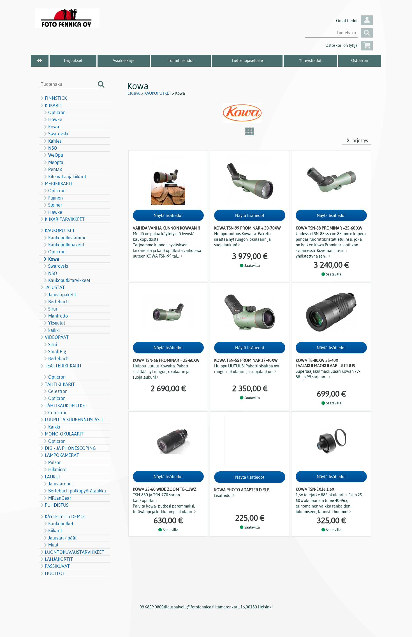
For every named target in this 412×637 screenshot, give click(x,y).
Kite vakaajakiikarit (67, 176)
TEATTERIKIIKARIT (63, 365)
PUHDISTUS (56, 505)
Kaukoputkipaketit (66, 244)
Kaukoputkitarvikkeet (69, 280)
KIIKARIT (53, 105)
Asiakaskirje (124, 60)
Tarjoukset (72, 60)
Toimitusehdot (181, 60)
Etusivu (134, 93)
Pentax (55, 169)
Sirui (52, 308)
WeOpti (55, 154)
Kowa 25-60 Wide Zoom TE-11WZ (164, 489)
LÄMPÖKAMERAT (62, 455)
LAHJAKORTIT (59, 559)
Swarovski (58, 133)
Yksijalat (56, 322)
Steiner (55, 204)
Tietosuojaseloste (247, 60)
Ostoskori (359, 60)
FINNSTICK (56, 98)
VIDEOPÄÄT (57, 337)
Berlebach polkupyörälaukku (77, 490)
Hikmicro (57, 469)
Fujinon (55, 197)
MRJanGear (59, 498)
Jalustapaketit (62, 294)
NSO (52, 147)
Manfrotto (58, 315)
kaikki (54, 330)
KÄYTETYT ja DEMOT (65, 516)
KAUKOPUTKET (60, 230)
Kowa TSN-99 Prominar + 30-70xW (247, 228)
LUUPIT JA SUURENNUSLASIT (74, 419)
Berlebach (58, 301)
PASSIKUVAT (57, 566)
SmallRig (57, 351)
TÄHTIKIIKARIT (60, 384)
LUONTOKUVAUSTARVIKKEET (74, 552)
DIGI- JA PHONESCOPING (70, 448)
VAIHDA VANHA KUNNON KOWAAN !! (166, 228)
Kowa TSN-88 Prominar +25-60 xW (329, 228)
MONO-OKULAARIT (64, 433)
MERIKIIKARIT (59, 183)
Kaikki (54, 426)
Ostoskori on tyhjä (341, 45)
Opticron (57, 112)
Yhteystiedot (310, 60)
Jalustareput (60, 483)
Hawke (55, 119)
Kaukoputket (60, 523)
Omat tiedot (347, 20)
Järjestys (359, 140)
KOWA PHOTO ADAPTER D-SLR (242, 490)
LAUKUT (53, 476)
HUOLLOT (55, 573)
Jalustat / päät (62, 537)
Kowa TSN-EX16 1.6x (315, 489)
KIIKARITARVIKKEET (65, 219)
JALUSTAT (55, 287)
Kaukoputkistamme (67, 237)
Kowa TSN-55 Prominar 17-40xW (246, 360)
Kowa (53, 126)
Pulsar (54, 462)
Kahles (55, 140)
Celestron (58, 391)
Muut (53, 544)
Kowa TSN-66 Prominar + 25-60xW (166, 360)
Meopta (55, 162)
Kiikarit (55, 530)
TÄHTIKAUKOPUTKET (66, 405)
